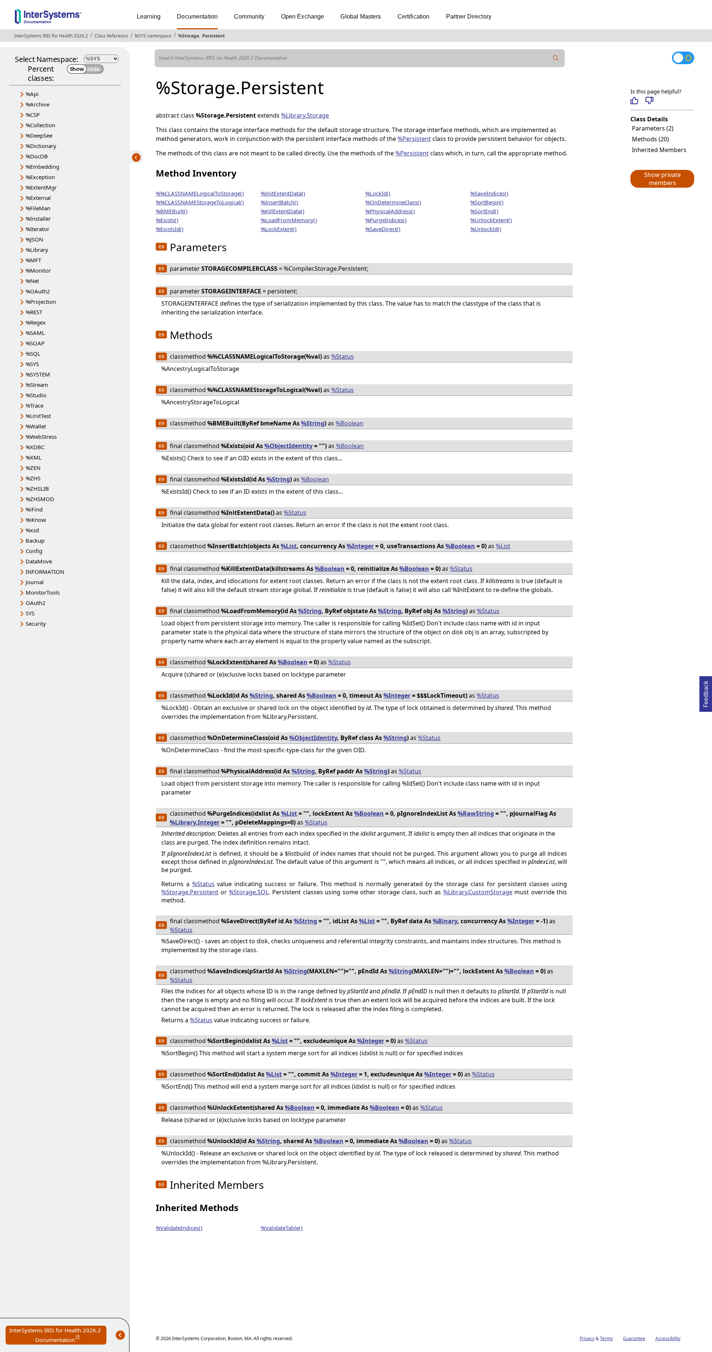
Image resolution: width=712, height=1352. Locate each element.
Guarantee (634, 1338)
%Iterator (37, 229)
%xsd (32, 530)
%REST (34, 312)
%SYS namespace (153, 36)
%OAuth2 (38, 291)
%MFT (33, 260)
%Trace (34, 405)
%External (38, 197)
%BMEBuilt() (172, 211)
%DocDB (37, 156)
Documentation (197, 16)
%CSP (33, 114)
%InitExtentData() (283, 193)
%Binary (445, 921)
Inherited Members (659, 150)
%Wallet (36, 426)
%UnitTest (38, 416)
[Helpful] (634, 100)
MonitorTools (43, 592)
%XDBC (35, 447)
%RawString (476, 813)
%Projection (41, 301)
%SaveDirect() (382, 229)
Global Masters (360, 16)
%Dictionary (41, 145)
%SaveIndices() (489, 193)
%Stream (37, 384)
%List (289, 546)
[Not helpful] (649, 100)
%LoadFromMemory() (289, 220)
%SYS (32, 364)
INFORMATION (45, 571)
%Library (37, 249)
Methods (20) (650, 139)
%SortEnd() (484, 211)
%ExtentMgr (41, 187)
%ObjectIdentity (288, 446)
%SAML (35, 332)
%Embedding (42, 166)
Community (249, 16)
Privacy (587, 1338)
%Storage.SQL (248, 892)
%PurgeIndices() (386, 220)
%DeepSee (39, 135)
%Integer (360, 546)
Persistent (213, 36)
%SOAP (35, 343)
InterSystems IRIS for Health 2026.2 (51, 36)
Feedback (706, 691)
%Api (32, 94)
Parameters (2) (652, 128)
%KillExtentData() (282, 211)
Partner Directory (469, 16)
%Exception (40, 177)
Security (36, 623)
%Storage (188, 36)
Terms (606, 1338)
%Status (342, 356)
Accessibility (667, 1338)
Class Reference (111, 36)
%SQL (33, 353)
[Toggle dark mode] (683, 58)
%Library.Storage (305, 115)
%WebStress (41, 436)
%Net (32, 280)
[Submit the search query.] (556, 58)
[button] (661, 179)
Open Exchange (302, 16)
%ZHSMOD (40, 499)
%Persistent (414, 139)
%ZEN (33, 467)
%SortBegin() (487, 202)
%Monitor (38, 270)
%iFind (34, 509)
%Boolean (349, 423)
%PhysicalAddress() (390, 211)
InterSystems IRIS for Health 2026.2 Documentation (57, 1335)
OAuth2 (36, 602)
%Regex (36, 322)
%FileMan (38, 208)
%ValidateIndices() (179, 1227)
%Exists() (167, 220)
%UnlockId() (485, 229)
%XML (34, 457)
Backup (35, 540)
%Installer (38, 218)
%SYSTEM (38, 374)
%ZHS (33, 478)
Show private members (662, 179)
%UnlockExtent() (491, 220)
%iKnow (36, 519)
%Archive (37, 104)
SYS (30, 613)
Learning (149, 16)
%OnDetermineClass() (393, 202)
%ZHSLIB (37, 488)
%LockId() (377, 193)
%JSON (34, 239)
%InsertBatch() (279, 202)
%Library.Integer (195, 822)
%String (312, 423)
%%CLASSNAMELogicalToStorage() (200, 193)
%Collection (40, 125)
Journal (35, 582)
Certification (414, 16)
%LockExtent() (279, 229)
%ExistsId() (170, 229)
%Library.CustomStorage (477, 892)
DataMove (39, 561)
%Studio (36, 395)
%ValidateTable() (282, 1227)
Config (34, 551)
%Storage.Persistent (189, 892)
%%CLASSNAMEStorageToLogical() (200, 202)
